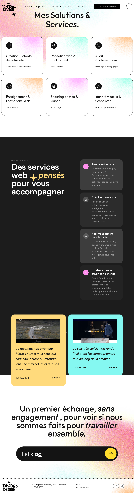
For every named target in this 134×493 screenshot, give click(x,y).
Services (54, 6)
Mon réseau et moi (83, 487)
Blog (78, 484)
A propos (41, 6)
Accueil (28, 6)
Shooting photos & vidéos (64, 99)
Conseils (81, 6)
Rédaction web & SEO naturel (63, 58)
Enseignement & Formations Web (18, 99)
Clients (69, 6)
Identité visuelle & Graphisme (108, 99)
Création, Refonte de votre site (19, 58)
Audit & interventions (106, 58)
